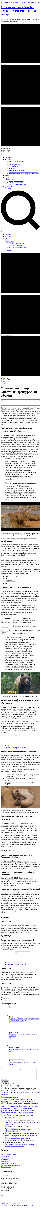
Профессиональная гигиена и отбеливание (23, 172)
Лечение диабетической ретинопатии (17, 1139)
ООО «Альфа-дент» (9, 1203)
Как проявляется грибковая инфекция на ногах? (17, 1101)
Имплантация (13, 166)
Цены (7, 177)
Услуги (8, 159)
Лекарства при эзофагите (9, 1098)
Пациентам (10, 179)
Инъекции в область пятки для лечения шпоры (17, 1115)
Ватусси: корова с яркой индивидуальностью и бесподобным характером (24, 1019)
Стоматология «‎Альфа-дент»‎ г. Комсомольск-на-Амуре (19, 10)
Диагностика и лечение (17, 161)
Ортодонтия (13, 163)
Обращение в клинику (16, 181)
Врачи (7, 175)
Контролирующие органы (17, 184)
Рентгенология (6, 1167)
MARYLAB (30, 1205)
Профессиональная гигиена (10, 1165)
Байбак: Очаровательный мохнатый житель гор (21, 1135)
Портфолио (9, 186)
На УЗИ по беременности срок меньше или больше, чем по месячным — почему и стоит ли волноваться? (20, 1107)
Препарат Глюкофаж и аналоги (15, 748)
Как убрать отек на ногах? (10, 1087)
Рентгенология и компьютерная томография (24, 173)
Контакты (8, 188)
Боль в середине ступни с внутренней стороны (17, 1112)
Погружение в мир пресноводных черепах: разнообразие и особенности (19, 1145)
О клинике (8, 157)
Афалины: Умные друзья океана (15, 964)
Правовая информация (16, 182)
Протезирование (14, 165)
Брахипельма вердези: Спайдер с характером (24, 1049)
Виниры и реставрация (16, 170)
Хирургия (12, 168)
